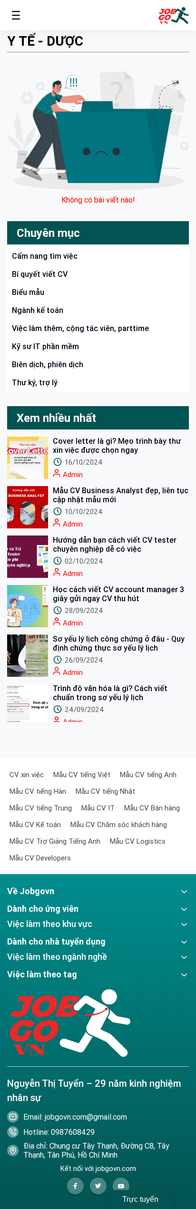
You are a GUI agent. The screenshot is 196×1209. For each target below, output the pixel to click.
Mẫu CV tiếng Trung (41, 807)
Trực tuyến (140, 1199)
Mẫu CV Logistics (138, 841)
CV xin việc (27, 774)
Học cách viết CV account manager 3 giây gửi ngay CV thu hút (118, 594)
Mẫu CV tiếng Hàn (38, 791)
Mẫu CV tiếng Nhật (105, 791)
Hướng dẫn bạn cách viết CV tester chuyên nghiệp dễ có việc (114, 545)
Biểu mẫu (28, 292)
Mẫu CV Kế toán (35, 824)
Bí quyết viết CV (40, 274)
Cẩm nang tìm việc (45, 256)
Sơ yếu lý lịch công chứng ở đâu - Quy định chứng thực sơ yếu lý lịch (119, 643)
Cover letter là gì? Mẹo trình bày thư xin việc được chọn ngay (117, 446)
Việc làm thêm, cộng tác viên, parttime (80, 328)
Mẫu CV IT (98, 807)
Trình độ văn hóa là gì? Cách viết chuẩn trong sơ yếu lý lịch (110, 693)
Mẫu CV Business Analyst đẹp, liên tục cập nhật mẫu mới (120, 495)
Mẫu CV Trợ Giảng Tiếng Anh (55, 841)
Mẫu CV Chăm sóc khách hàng (118, 824)
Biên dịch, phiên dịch (47, 364)
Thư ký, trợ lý (35, 382)
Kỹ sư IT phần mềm (45, 346)
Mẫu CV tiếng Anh (148, 774)
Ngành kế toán (37, 310)
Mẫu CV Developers (40, 857)
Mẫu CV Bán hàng (152, 807)
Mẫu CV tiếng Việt (81, 774)
